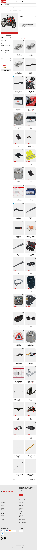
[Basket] (35, 1)
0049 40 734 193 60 (8, 491)
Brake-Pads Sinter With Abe (18, 200)
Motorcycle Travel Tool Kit (31, 272)
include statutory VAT (18, 545)
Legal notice (21, 515)
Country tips (21, 502)
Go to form (23, 26)
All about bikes (21, 508)
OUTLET (4, 67)
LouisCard (2, 508)
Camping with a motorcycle (23, 511)
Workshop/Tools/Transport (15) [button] (5, 50)
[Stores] (17, 1)
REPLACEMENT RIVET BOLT (18, 127)
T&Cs (20, 516)
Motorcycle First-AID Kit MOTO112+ (30, 236)
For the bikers (21, 509)
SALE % (4, 65)
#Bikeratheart (21, 505)
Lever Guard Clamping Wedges (18, 55)
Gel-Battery (30, 127)
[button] (35, 4)
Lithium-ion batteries (18, 109)
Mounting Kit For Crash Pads (30, 381)
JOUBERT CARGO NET (31, 91)
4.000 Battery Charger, (18, 236)
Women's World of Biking (22, 499)
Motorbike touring (21, 506)
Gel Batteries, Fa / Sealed (31, 200)
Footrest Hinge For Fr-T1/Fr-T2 (31, 327)
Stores (1, 516)
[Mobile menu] (1, 4)
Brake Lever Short (31, 363)
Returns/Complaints (3, 509)
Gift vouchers (2, 506)
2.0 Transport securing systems (18, 399)
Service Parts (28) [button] (3, 40)
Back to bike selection (4, 8)
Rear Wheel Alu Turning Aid (18, 436)
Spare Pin (31, 218)
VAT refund (2, 519)
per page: (14, 479)
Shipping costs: (14, 546)
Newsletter (2, 505)
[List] (26, 38)
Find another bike (8, 35)
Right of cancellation (22, 519)
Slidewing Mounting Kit (31, 109)
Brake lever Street (18, 218)
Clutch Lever (30, 73)
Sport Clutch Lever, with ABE (18, 363)
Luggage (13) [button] (3, 43)
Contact (2, 499)
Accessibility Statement (22, 522)
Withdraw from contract (4, 511)
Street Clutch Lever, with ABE (18, 91)
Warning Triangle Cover (18, 345)
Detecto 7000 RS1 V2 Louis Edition (18, 327)
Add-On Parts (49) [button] (3, 52)
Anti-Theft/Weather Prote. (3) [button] (5, 45)
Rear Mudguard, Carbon (31, 399)
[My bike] (23, 1)
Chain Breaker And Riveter (31, 254)
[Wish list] (29, 1)
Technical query (3, 502)
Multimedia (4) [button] (3, 48)
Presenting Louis (3, 515)
